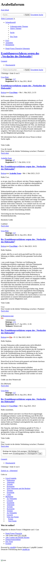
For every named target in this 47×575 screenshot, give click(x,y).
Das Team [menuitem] (13, 37)
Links (9, 494)
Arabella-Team (6, 158)
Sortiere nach (8, 453)
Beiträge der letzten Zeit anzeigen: (15, 451)
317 (14, 79)
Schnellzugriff (10, 22)
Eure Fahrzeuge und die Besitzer (18, 488)
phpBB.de (26, 549)
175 (14, 322)
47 (14, 160)
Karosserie (10, 486)
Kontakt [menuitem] (8, 544)
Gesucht (10, 501)
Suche (27, 15)
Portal (7, 49)
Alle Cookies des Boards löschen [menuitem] (17, 537)
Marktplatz (9, 497)
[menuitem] (13, 539)
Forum (10, 519)
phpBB (12, 547)
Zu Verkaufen (12, 499)
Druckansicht (10, 65)
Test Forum (12, 521)
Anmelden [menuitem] (9, 43)
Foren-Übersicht (16, 533)
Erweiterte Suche (37, 15)
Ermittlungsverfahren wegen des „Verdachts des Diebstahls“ (20, 55)
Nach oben (5, 153)
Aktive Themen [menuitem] (15, 28)
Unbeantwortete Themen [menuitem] (19, 26)
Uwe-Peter (5, 77)
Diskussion (11, 480)
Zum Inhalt (5, 10)
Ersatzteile (10, 492)
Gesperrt (4, 61)
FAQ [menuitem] (7, 41)
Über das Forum (13, 517)
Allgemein (10, 482)
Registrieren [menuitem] (9, 45)
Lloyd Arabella (10, 478)
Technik (10, 484)
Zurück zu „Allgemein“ (9, 471)
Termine (10, 490)
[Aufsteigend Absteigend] (32, 453)
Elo (2, 318)
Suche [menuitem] (12, 32)
